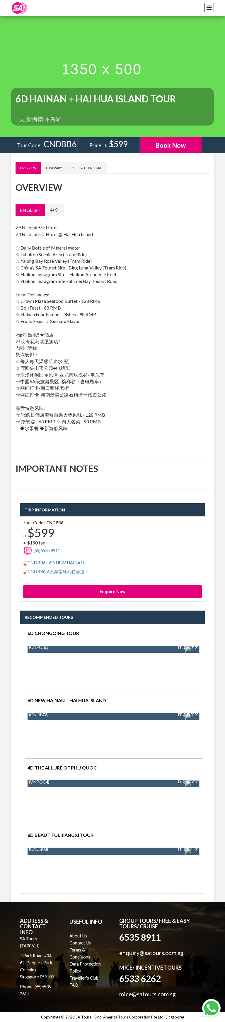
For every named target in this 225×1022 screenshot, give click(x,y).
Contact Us (80, 942)
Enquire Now (112, 591)
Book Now (170, 145)
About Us (78, 935)
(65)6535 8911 (46, 550)
